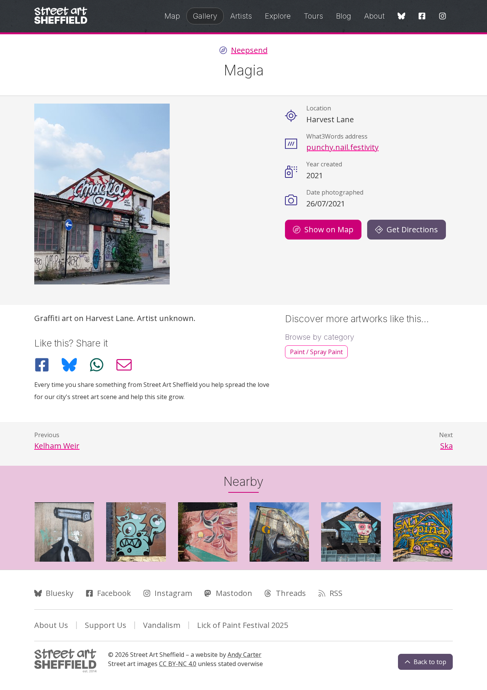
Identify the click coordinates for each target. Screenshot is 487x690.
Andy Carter (244, 654)
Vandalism (161, 625)
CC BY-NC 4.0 (177, 664)
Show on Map (328, 229)
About (374, 16)
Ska (446, 446)
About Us (51, 625)
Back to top (430, 662)
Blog (343, 16)
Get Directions (412, 229)
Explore (278, 16)
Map (172, 16)
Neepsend (249, 50)
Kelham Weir (57, 446)
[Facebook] (422, 17)
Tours (313, 16)
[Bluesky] (401, 17)
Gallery (205, 16)
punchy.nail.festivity (342, 147)
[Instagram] (442, 17)
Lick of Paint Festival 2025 (242, 625)
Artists (241, 16)
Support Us (105, 625)
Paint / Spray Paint (316, 352)
